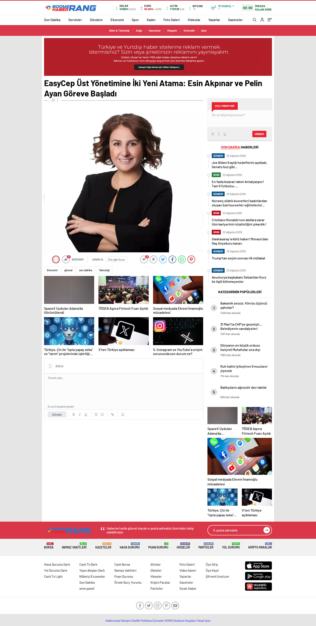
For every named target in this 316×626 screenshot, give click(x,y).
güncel (68, 270)
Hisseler (183, 545)
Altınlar (155, 564)
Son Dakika (52, 20)
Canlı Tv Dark (88, 564)
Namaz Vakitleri (74, 545)
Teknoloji (104, 270)
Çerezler (158, 620)
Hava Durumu (130, 545)
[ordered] (96, 414)
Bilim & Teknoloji (119, 30)
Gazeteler (235, 20)
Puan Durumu (158, 545)
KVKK (169, 620)
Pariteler (205, 545)
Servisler (75, 20)
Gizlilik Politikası (142, 620)
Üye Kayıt (212, 570)
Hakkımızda (113, 620)
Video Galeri (187, 570)
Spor (135, 20)
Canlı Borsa (122, 564)
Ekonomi (117, 20)
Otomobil (189, 30)
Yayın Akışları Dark (92, 570)
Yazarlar (214, 20)
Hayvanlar (155, 30)
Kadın (151, 20)
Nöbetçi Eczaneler (92, 576)
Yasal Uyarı (204, 620)
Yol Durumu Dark (55, 570)
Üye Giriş (212, 564)
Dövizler (156, 570)
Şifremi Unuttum (217, 576)
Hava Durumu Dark (57, 564)
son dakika (85, 270)
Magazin (172, 30)
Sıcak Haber (187, 588)
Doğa (139, 30)
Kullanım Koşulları (185, 620)
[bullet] (102, 414)
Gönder (57, 414)
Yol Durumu (231, 545)
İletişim (126, 620)
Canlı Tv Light (53, 576)
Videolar (194, 20)
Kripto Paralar (260, 545)
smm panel (86, 588)
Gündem (96, 20)
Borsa (49, 545)
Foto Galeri (171, 20)
